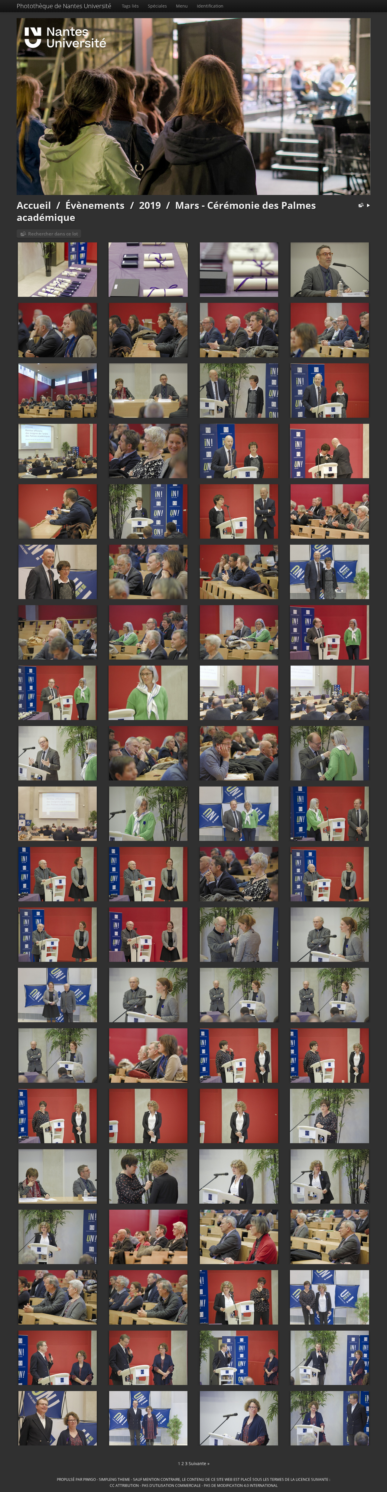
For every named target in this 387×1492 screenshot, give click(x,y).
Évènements (95, 205)
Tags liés (130, 6)
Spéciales (157, 6)
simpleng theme (114, 1479)
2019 (150, 205)
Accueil (34, 205)
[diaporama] (368, 206)
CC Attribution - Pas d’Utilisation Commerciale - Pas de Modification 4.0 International (194, 1485)
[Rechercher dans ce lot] (360, 206)
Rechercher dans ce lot (53, 234)
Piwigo (89, 1479)
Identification (210, 6)
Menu (182, 6)
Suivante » (199, 1463)
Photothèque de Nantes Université (64, 6)
